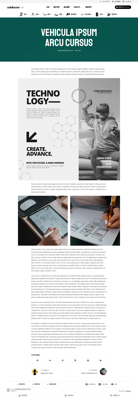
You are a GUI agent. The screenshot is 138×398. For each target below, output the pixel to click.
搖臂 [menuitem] (48, 14)
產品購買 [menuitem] (67, 7)
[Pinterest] (62, 360)
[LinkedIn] (75, 360)
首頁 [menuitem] (48, 7)
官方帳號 (117, 1)
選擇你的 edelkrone (124, 7)
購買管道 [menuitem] (37, 384)
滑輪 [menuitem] (60, 14)
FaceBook (128, 1)
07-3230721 (106, 1)
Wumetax (128, 391)
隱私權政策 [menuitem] (52, 384)
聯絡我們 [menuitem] (88, 7)
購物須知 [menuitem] (22, 384)
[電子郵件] (100, 360)
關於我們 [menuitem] (57, 7)
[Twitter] (50, 360)
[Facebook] (37, 360)
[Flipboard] (88, 360)
